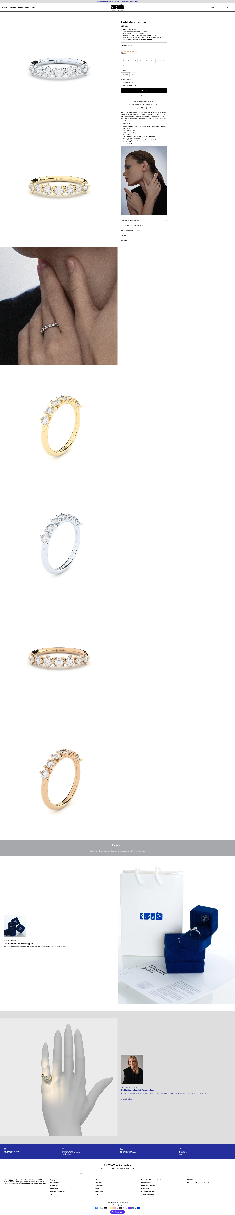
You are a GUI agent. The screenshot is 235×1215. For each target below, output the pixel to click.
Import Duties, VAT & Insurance (130, 220)
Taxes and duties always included (128, 1152)
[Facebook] (192, 1182)
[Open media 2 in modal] (59, 188)
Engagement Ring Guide (148, 1191)
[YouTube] (196, 1182)
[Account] (228, 7)
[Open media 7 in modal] (59, 660)
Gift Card (13, 7)
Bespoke (20, 7)
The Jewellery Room (184, 1152)
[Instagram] (188, 1182)
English (126, 1202)
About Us (123, 235)
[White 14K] (122, 51)
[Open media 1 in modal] (59, 70)
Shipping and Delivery (56, 1180)
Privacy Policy (54, 1188)
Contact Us (124, 240)
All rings (100, 851)
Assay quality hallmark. (67, 1151)
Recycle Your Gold (55, 1197)
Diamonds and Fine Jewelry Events (151, 1180)
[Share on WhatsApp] (151, 108)
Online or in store (8, 1152)
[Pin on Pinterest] (146, 108)
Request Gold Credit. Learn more (143, 102)
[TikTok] (200, 1182)
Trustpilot (146, 39)
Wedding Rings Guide (147, 1194)
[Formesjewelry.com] (117, 7)
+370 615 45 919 (41, 1184)
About (33, 7)
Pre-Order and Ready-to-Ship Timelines (132, 225)
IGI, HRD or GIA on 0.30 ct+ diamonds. (71, 1152)
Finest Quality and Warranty (58, 1191)
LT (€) (211, 7)
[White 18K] (136, 51)
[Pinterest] (205, 1182)
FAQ (96, 1194)
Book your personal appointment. (12, 1151)
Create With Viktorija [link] (127, 1099)
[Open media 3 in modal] (59, 306)
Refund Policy (54, 1185)
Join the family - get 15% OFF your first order (140, 1)
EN (217, 7)
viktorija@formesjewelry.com (24, 1184)
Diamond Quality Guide (129, 85)
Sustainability (99, 1191)
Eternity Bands (112, 851)
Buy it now (144, 96)
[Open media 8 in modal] (59, 778)
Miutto (180, 1154)
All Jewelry (5, 7)
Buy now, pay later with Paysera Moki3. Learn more (143, 104)
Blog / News (98, 1183)
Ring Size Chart (127, 79)
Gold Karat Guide (128, 82)
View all (133, 851)
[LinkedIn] (209, 1182)
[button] (223, 7)
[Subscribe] (152, 1174)
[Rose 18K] (133, 51)
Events (27, 7)
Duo (105, 851)
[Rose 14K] (125, 51)
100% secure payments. (126, 1151)
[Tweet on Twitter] (142, 108)
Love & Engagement (123, 851)
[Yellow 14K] (128, 51)
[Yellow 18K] (130, 51)
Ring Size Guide (145, 1188)
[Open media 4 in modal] (59, 424)
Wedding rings (140, 851)
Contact (97, 1188)
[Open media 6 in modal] (59, 542)
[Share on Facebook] (138, 108)
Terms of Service (54, 1183)
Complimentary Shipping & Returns (131, 230)
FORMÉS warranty (66, 1154)
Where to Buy (99, 1185)
